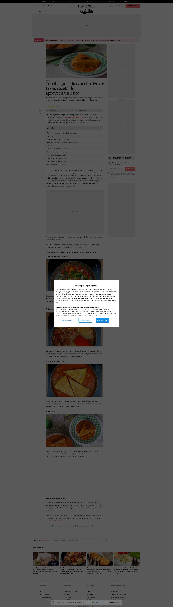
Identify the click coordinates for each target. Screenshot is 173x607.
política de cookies (101, 300)
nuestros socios (82, 289)
